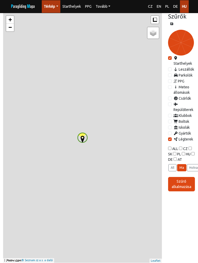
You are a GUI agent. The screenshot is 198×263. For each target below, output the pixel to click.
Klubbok (185, 116)
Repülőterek (183, 110)
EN (159, 6)
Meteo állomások (182, 90)
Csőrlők (184, 98)
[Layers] (153, 33)
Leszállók (186, 69)
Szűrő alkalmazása (181, 184)
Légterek (185, 139)
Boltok (183, 121)
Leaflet (156, 260)
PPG (88, 6)
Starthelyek (71, 6)
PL (167, 6)
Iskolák (184, 127)
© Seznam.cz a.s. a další (37, 260)
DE (175, 6)
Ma (181, 167)
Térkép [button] (49, 6)
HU (184, 6)
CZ (150, 6)
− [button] (10, 27)
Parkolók (185, 75)
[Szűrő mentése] (172, 23)
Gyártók (184, 133)
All (172, 167)
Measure (155, 20)
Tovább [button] (102, 6)
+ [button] (10, 19)
